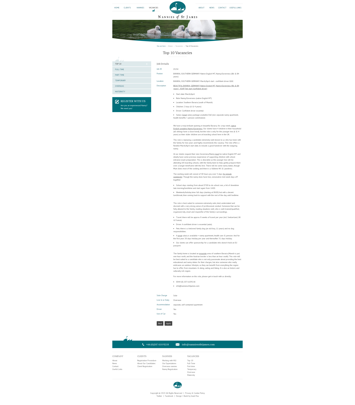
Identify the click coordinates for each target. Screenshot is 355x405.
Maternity (120, 91)
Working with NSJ (169, 360)
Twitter (159, 396)
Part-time (119, 75)
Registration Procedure (146, 360)
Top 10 (118, 64)
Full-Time (119, 69)
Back (160, 323)
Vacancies (153, 7)
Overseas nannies (169, 366)
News (211, 7)
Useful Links (235, 7)
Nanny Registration (170, 369)
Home (116, 7)
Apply (168, 323)
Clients (127, 7)
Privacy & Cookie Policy (195, 393)
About (201, 7)
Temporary (120, 80)
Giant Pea (195, 396)
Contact (222, 7)
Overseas (119, 86)
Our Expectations (169, 363)
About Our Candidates (146, 363)
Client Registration (144, 366)
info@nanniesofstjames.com (198, 344)
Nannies (140, 7)
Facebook (169, 396)
